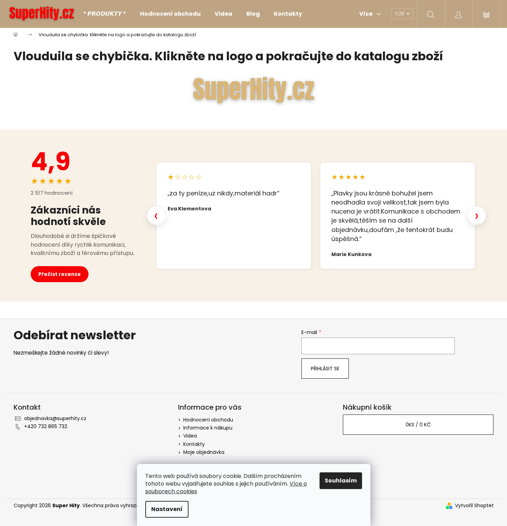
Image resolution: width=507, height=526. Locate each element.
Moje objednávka (203, 452)
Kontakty (194, 444)
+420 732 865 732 (45, 426)
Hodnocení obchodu (208, 419)
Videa (190, 435)
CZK (400, 13)
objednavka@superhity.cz (55, 418)
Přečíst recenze (59, 274)
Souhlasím (341, 481)
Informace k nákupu (207, 427)
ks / (418, 424)
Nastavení (167, 509)
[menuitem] (104, 14)
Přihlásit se (325, 368)
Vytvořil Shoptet (474, 505)
